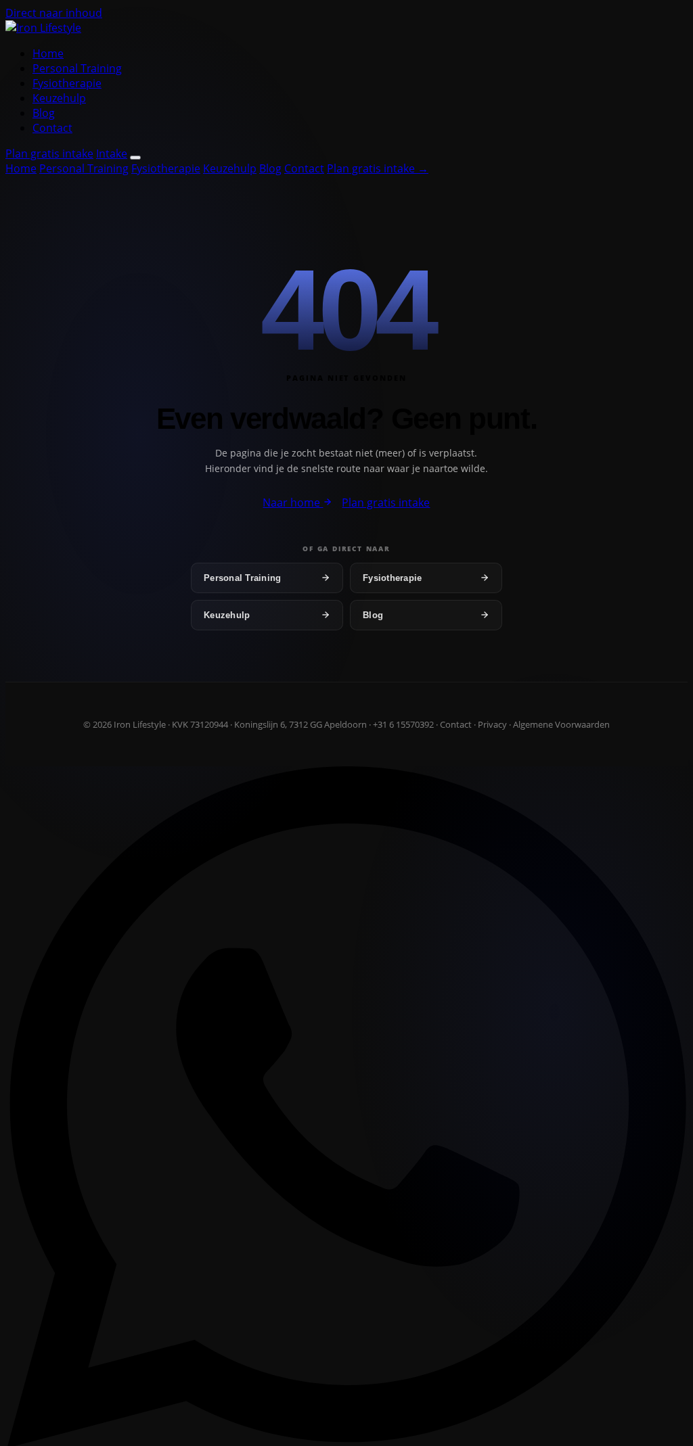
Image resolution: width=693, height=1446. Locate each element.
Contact (52, 127)
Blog (43, 113)
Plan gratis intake (49, 153)
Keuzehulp (59, 98)
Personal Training (77, 68)
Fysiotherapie (67, 83)
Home (48, 53)
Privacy (492, 724)
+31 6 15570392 (403, 724)
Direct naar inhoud (53, 12)
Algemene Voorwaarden (561, 724)
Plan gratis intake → (377, 168)
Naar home (293, 502)
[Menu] (135, 158)
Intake (111, 153)
